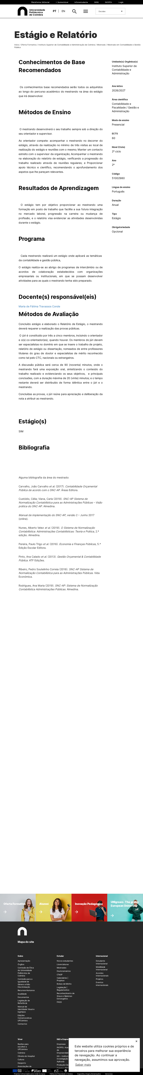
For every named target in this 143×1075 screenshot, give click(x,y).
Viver (20, 1039)
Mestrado (101, 45)
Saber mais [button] (83, 1064)
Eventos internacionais (102, 983)
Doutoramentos (64, 971)
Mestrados (61, 968)
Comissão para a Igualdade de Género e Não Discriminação (25, 983)
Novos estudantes (65, 961)
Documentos (23, 997)
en (63, 11)
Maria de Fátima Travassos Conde (39, 306)
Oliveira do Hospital (26, 1056)
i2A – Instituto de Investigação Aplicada (64, 1059)
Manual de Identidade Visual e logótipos (26, 1009)
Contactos (22, 1024)
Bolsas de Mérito (64, 984)
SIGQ (96, 2)
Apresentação (24, 961)
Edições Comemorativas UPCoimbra (25, 1018)
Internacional (102, 956)
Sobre (20, 956)
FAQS (59, 1002)
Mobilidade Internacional (101, 968)
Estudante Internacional (101, 962)
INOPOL (108, 2)
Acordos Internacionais (102, 974)
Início (16, 45)
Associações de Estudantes (24, 1067)
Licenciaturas (63, 964)
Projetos (99, 979)
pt (54, 11)
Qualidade (22, 994)
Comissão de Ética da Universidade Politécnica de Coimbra (26, 972)
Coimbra (21, 1053)
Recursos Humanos (26, 990)
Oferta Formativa (28, 45)
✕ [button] (136, 1041)
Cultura (21, 1059)
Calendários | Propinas (62, 979)
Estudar (60, 956)
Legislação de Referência (24, 1001)
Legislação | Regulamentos (63, 988)
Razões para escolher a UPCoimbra (23, 1047)
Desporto (22, 1063)
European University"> (123, 900)
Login (121, 2)
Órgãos (21, 964)
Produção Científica (65, 1065)
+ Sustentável (62, 2)
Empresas (61, 1044)
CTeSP (59, 974)
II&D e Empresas (64, 1039)
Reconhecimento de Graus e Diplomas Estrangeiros (65, 996)
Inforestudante (81, 2)
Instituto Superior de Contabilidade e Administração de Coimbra (66, 45)
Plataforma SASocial (40, 2)
